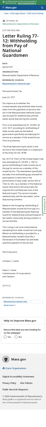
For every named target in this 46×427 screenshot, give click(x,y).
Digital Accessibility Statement (18, 376)
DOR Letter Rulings (35, 13)
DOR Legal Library (17, 13)
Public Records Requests (15, 389)
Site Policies (26, 383)
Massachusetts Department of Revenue (21, 24)
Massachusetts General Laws (16, 83)
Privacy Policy (9, 383)
